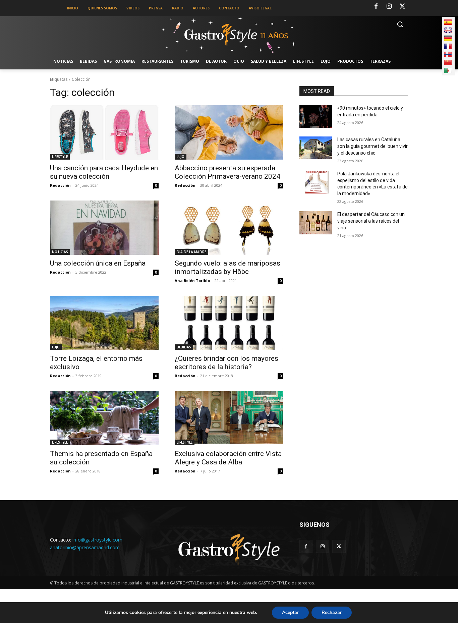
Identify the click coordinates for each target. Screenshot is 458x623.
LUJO (180, 156)
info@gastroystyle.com (97, 539)
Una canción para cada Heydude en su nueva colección (104, 172)
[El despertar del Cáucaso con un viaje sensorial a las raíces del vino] (315, 222)
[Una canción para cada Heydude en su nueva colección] (104, 132)
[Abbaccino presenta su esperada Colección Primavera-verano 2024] (229, 132)
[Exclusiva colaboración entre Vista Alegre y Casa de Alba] (229, 418)
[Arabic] (448, 70)
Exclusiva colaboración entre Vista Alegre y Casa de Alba (228, 458)
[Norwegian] (448, 54)
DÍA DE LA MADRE (191, 251)
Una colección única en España (98, 263)
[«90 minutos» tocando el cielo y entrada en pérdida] (315, 116)
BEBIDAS (184, 347)
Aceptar (290, 612)
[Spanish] (448, 22)
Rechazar (332, 612)
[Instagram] (389, 6)
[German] (448, 38)
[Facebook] (376, 6)
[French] (448, 46)
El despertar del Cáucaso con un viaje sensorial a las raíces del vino (371, 221)
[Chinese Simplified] (448, 62)
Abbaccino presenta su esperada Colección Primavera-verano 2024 (227, 172)
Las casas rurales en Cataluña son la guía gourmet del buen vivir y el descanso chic (372, 146)
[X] (402, 6)
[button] (400, 24)
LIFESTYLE (60, 156)
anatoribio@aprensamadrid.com (85, 547)
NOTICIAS (60, 251)
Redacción (60, 185)
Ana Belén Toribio (192, 280)
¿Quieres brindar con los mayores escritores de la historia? (226, 362)
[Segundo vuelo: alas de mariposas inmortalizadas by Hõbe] (229, 228)
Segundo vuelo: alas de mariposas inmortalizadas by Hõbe (227, 267)
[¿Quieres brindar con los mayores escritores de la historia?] (229, 323)
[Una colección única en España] (104, 228)
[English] (448, 30)
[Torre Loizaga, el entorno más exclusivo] (104, 323)
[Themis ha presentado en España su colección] (104, 418)
